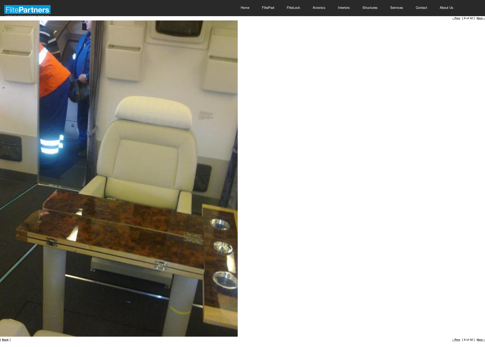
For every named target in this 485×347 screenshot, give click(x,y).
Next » (481, 18)
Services (396, 7)
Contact (421, 7)
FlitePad (268, 7)
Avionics (319, 7)
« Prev (456, 18)
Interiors (344, 7)
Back (5, 339)
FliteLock (293, 7)
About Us (446, 7)
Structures (370, 7)
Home (245, 7)
